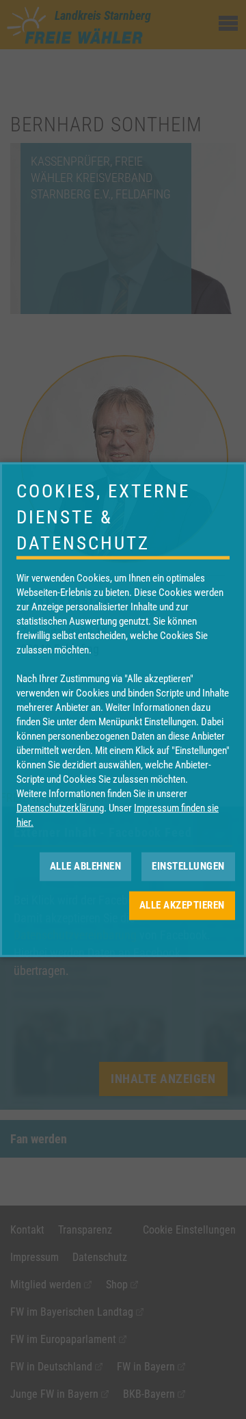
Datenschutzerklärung (60, 807)
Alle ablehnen (86, 866)
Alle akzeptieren (182, 905)
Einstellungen (188, 866)
